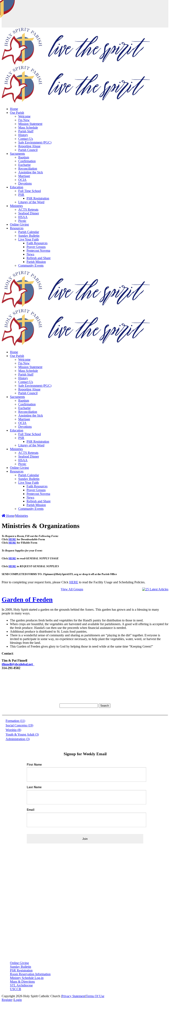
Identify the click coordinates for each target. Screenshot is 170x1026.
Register (7, 1000)
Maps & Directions (22, 981)
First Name (34, 764)
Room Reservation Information (30, 974)
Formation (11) (15, 721)
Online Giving (19, 963)
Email (30, 809)
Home (9, 515)
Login (18, 1000)
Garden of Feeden (27, 599)
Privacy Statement (73, 996)
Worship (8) (13, 730)
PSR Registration (21, 970)
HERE (12, 539)
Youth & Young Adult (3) (22, 734)
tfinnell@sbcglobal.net (18, 664)
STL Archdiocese (21, 985)
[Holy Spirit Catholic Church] (76, 63)
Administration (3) (18, 739)
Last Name (34, 787)
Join (85, 838)
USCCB (15, 989)
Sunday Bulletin (20, 966)
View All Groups (72, 589)
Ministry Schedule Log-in (27, 978)
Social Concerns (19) (19, 725)
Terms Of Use (95, 996)
